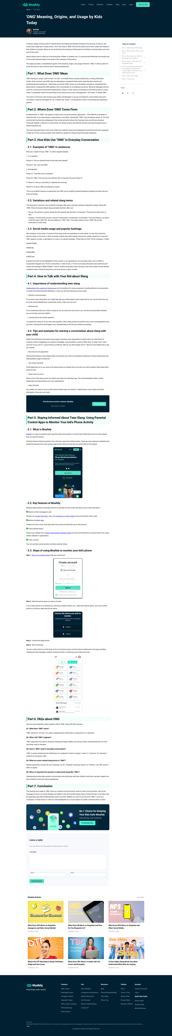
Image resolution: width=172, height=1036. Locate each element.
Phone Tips (104, 1000)
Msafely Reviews (140, 1008)
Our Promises (85, 1000)
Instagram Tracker (67, 996)
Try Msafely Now (87, 823)
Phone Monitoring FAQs (109, 992)
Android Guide (139, 1004)
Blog (124, 4)
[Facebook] (128, 93)
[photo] (29, 31)
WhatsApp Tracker (67, 992)
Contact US (85, 1008)
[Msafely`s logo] (31, 4)
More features (65, 1011)
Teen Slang (104, 996)
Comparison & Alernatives (89, 992)
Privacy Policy (125, 1000)
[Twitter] (123, 93)
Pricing (90, 4)
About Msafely (86, 989)
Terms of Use (125, 992)
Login (131, 4)
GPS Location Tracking (68, 1004)
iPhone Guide (139, 1001)
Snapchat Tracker (67, 1000)
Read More (140, 897)
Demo (83, 4)
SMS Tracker (65, 989)
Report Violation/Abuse (89, 1004)
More (28, 1026)
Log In (137, 992)
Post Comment (36, 881)
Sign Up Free (142, 4)
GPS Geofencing (66, 1008)
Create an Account (141, 989)
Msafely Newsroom (87, 996)
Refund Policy (125, 996)
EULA (123, 989)
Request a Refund (126, 1004)
